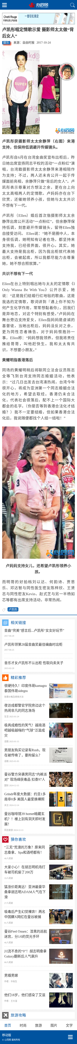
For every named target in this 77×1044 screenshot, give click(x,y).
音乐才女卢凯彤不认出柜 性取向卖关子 (33, 663)
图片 (53, 1025)
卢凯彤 (13, 609)
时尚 (23, 1025)
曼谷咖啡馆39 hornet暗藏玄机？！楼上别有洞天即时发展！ (24, 819)
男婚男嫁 (11, 975)
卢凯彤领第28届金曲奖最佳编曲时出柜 (33, 644)
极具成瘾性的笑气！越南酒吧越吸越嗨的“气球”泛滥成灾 (24, 730)
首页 (7, 1025)
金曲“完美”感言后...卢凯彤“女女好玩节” (34, 630)
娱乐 (6, 42)
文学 (69, 1025)
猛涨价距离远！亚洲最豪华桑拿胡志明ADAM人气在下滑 (25, 892)
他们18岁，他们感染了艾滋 (24, 995)
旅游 (38, 1025)
